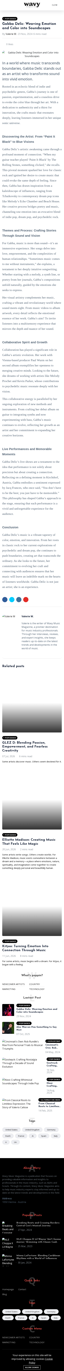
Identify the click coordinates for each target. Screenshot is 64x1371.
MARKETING (8, 988)
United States (11, 1129)
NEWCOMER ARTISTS (13, 984)
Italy (56, 1136)
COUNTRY (34, 984)
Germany (51, 1129)
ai (32, 1136)
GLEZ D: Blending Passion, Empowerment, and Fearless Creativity (25, 747)
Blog (4, 1294)
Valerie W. (11, 34)
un (15, 1142)
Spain (43, 1136)
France (21, 1136)
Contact (22, 1289)
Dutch (8, 1136)
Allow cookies (32, 1367)
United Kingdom (32, 1129)
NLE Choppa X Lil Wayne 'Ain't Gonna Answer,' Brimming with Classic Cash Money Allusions (38, 1242)
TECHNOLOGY (37, 988)
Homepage (8, 1289)
